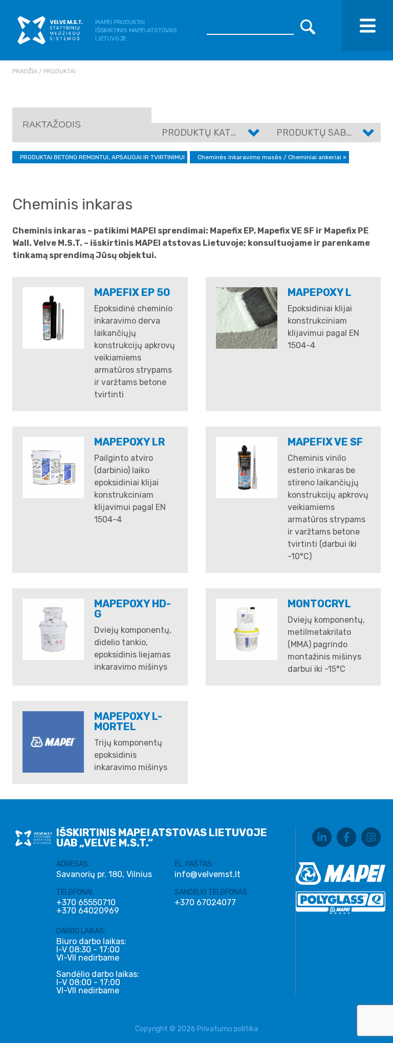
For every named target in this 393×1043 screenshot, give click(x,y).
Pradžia (24, 71)
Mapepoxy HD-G (132, 609)
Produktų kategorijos (218, 132)
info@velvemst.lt (207, 874)
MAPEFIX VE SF (325, 442)
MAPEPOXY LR (129, 442)
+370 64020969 (87, 911)
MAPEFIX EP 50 (132, 292)
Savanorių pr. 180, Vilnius (104, 874)
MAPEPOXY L (320, 292)
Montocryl (319, 604)
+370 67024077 (205, 903)
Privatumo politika (227, 1029)
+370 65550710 (86, 903)
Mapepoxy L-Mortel (128, 721)
